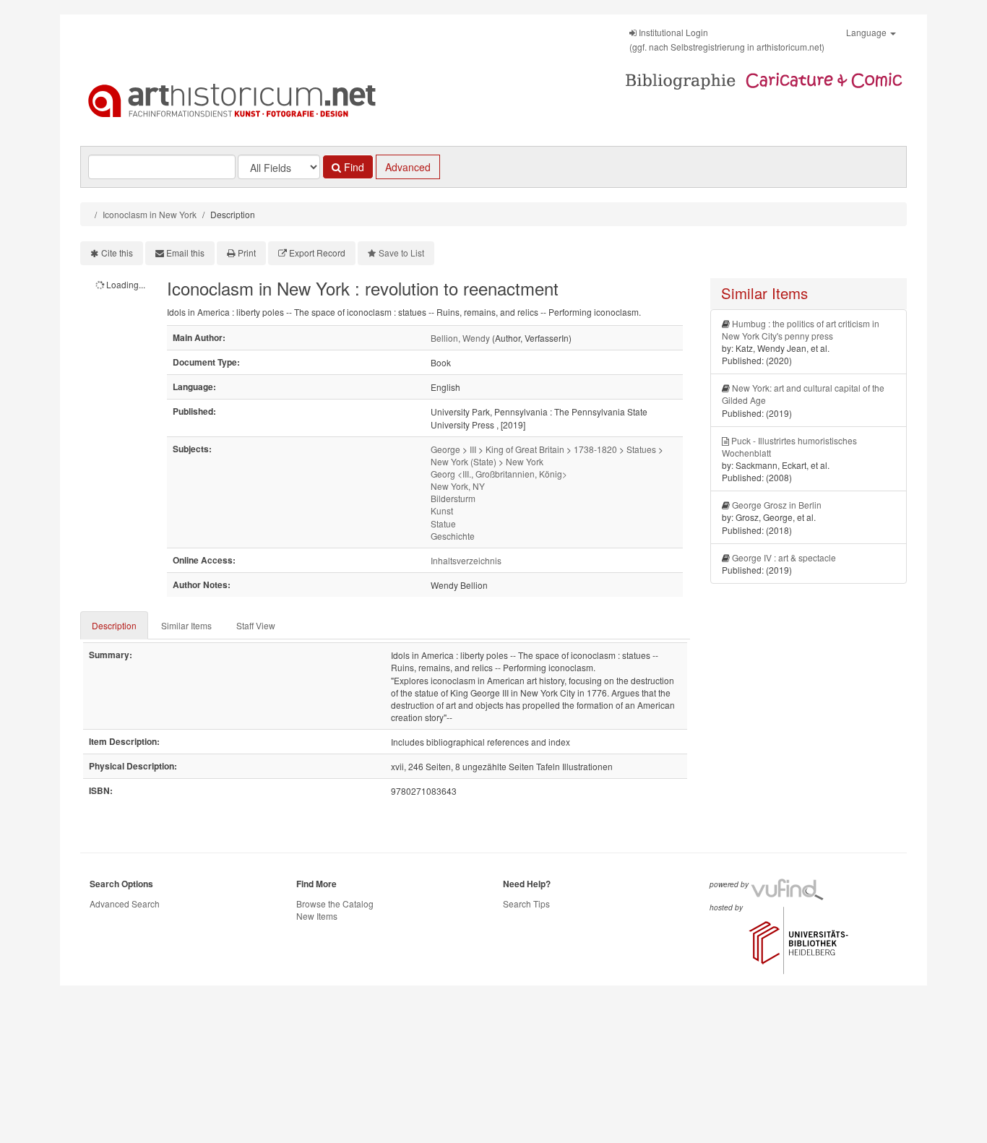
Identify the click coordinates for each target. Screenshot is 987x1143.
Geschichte (453, 536)
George (445, 449)
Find (352, 167)
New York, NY (458, 486)
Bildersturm (453, 498)
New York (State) (463, 461)
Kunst (442, 510)
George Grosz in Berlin (777, 505)
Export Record (317, 252)
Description (114, 625)
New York (524, 461)
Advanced (408, 167)
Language (867, 32)
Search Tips (526, 903)
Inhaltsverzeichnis (466, 560)
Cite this (117, 252)
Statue (443, 523)
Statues (641, 449)
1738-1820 (595, 449)
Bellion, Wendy (460, 338)
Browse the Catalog (335, 903)
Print (247, 252)
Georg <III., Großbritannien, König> (499, 473)
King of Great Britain (525, 449)
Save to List (401, 252)
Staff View (255, 625)
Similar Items (186, 625)
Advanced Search (125, 903)
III (473, 449)
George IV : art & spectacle (784, 557)
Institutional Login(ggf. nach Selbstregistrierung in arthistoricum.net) (726, 39)
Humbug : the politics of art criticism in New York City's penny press (800, 329)
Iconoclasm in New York (150, 214)
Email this (185, 252)
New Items (316, 916)
